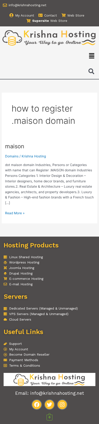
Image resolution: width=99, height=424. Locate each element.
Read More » (15, 212)
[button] (92, 56)
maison (14, 146)
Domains (12, 156)
